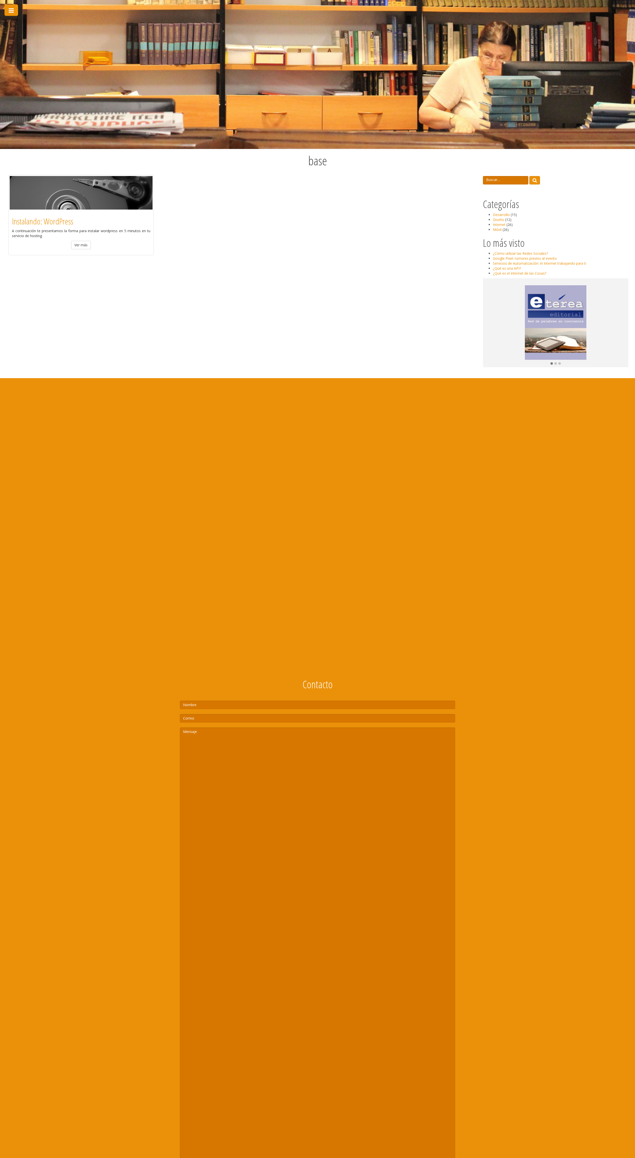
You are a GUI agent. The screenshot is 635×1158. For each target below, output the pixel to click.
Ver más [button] (81, 245)
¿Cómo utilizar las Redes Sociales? (520, 253)
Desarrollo (501, 214)
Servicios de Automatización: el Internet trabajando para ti (539, 263)
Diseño (498, 219)
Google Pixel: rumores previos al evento (525, 258)
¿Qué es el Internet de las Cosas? (519, 273)
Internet (499, 224)
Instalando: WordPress (42, 221)
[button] (552, 363)
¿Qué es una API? (507, 268)
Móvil (497, 229)
